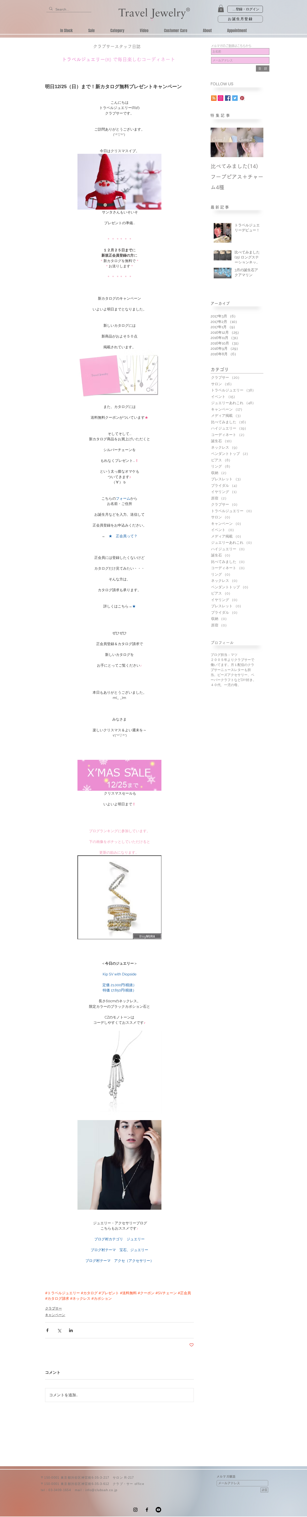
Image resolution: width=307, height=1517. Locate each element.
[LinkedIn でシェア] (71, 1330)
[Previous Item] (218, 142)
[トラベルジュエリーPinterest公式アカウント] (242, 98)
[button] (221, 8)
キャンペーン (55, 1315)
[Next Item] (256, 142)
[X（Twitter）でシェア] (59, 1330)
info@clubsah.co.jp (101, 1490)
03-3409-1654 (59, 1490)
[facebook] (147, 1509)
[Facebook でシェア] (47, 1330)
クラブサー (53, 1308)
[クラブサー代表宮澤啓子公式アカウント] (235, 98)
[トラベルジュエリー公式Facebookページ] (227, 98)
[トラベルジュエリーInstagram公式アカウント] (220, 98)
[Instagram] (135, 1509)
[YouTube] (158, 1509)
